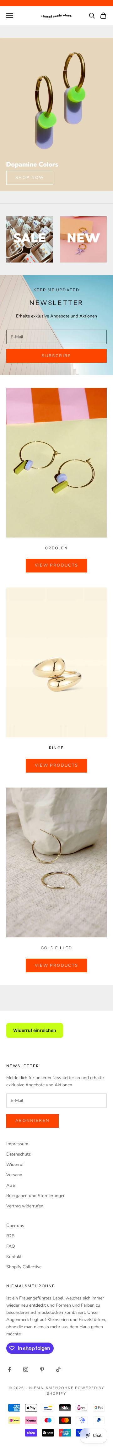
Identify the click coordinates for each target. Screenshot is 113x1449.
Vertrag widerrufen (24, 1206)
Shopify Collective (23, 1267)
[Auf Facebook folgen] (9, 1369)
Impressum (17, 1144)
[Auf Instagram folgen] (26, 1369)
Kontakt (14, 1257)
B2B (10, 1236)
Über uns (15, 1226)
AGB (10, 1185)
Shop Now (29, 177)
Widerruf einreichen (34, 1030)
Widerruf (15, 1164)
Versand (14, 1175)
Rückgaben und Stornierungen (36, 1196)
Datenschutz (18, 1154)
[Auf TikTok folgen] (58, 1369)
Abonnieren (32, 1120)
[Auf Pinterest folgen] (42, 1369)
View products (56, 565)
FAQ (10, 1246)
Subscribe (56, 356)
